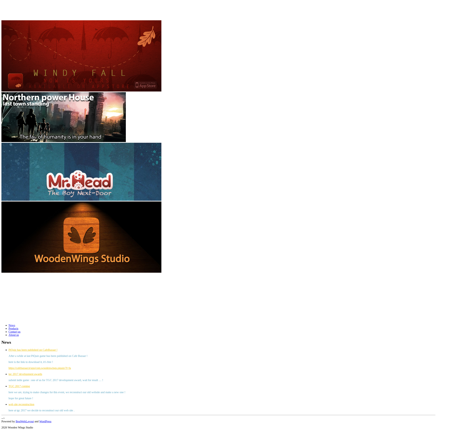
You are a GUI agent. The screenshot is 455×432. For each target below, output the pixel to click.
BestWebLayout (25, 421)
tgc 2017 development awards (25, 374)
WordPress (45, 421)
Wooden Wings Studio (28, 7)
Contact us (14, 331)
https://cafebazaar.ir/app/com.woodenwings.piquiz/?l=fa (40, 368)
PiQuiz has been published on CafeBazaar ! (33, 349)
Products (13, 328)
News (12, 325)
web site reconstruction (21, 404)
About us (14, 334)
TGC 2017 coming (19, 386)
